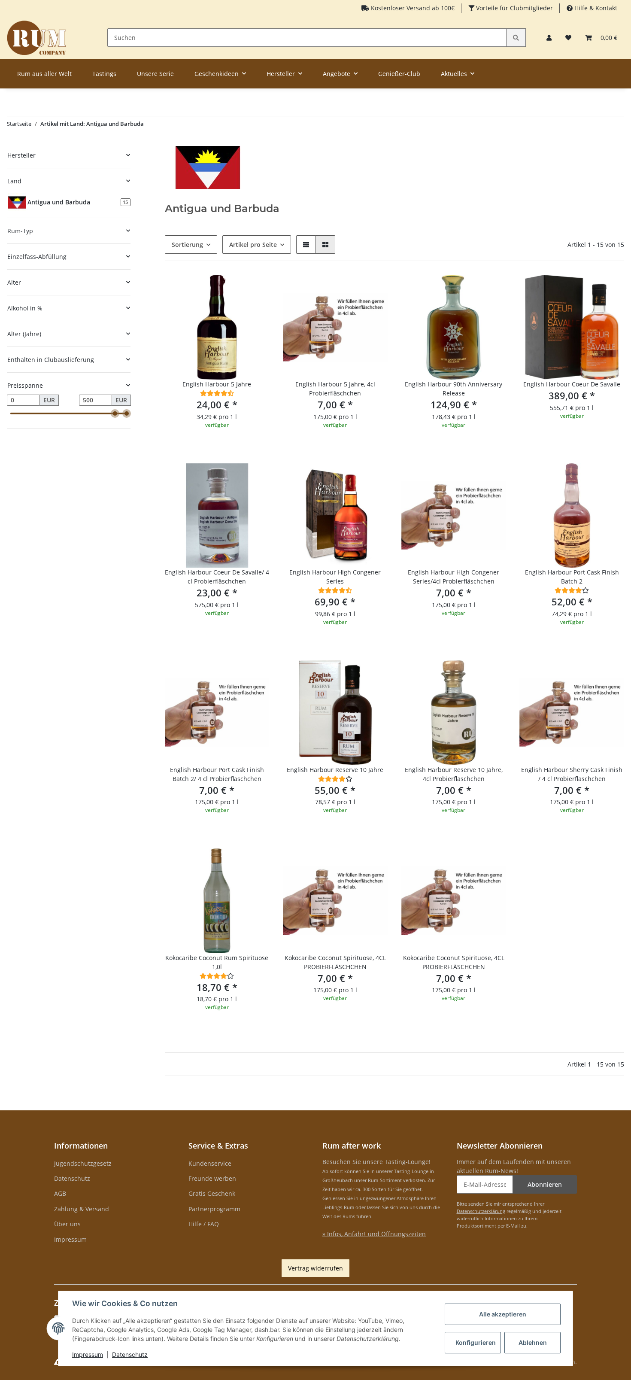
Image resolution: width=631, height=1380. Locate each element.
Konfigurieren (475, 1342)
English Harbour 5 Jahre (216, 384)
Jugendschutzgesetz (83, 1163)
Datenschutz (72, 1178)
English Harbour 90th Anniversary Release (453, 388)
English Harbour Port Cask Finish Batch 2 (572, 576)
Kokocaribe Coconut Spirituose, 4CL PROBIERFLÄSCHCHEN (335, 962)
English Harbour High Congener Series (335, 576)
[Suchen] (516, 37)
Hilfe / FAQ (203, 1224)
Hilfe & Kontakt (595, 8)
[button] (549, 37)
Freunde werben (212, 1178)
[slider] (115, 413)
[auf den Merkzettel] (254, 289)
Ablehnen (533, 1342)
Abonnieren (545, 1184)
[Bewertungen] (217, 393)
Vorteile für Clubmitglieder (513, 8)
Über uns (67, 1224)
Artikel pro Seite (253, 244)
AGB (60, 1193)
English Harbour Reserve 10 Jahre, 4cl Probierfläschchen (454, 774)
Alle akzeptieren (502, 1314)
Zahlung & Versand (81, 1209)
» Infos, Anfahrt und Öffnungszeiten (374, 1234)
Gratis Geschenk (211, 1193)
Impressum (70, 1239)
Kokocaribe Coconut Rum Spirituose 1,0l (216, 962)
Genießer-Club (399, 74)
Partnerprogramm (214, 1209)
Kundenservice (209, 1163)
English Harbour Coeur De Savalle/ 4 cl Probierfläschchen (217, 576)
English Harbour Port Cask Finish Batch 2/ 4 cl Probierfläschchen (217, 774)
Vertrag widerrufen (315, 1268)
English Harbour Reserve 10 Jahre (335, 770)
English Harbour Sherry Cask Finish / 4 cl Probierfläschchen (571, 774)
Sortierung (187, 244)
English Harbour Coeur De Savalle (571, 384)
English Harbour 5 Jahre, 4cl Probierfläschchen (335, 388)
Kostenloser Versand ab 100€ (412, 8)
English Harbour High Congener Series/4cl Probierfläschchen (453, 576)
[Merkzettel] (568, 37)
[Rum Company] (36, 37)
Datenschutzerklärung (481, 1211)
